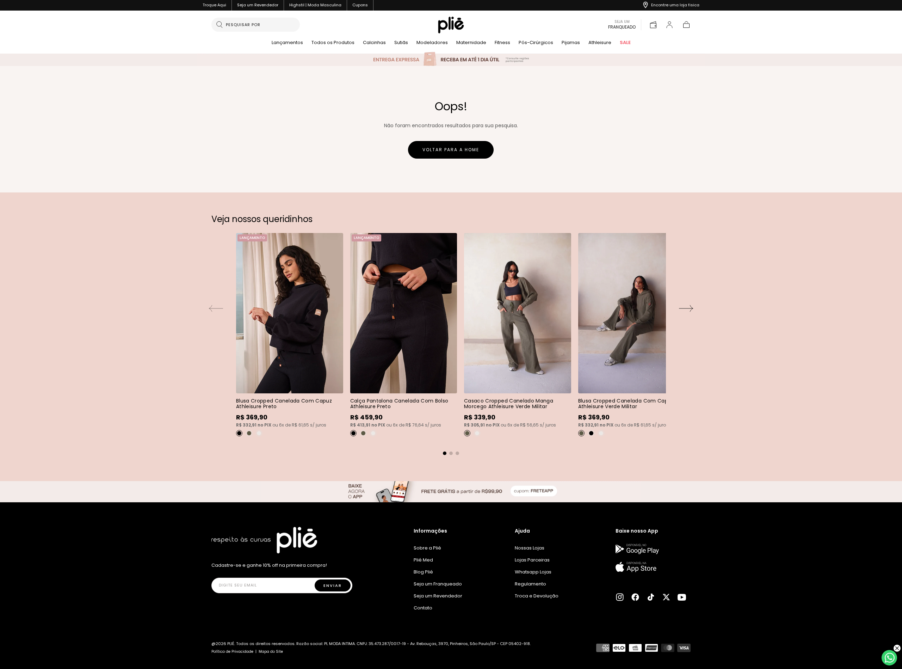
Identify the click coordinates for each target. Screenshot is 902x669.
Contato (423, 607)
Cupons (360, 5)
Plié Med (423, 560)
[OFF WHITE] (259, 433)
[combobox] (260, 24)
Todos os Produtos (332, 43)
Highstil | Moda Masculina (315, 5)
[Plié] (264, 540)
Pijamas (571, 43)
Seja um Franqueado (438, 584)
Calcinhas (374, 43)
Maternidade (471, 43)
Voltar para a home (450, 150)
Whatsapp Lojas (533, 572)
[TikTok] (651, 597)
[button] (686, 24)
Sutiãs (401, 43)
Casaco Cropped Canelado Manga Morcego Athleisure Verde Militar (508, 403)
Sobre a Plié (427, 548)
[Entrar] (669, 24)
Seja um (622, 24)
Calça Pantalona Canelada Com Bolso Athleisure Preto (399, 403)
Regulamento (530, 584)
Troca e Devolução (536, 596)
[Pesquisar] (219, 24)
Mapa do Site (271, 651)
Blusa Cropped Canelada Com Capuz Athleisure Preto (284, 403)
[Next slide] (686, 308)
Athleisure (599, 43)
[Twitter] (666, 597)
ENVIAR (332, 585)
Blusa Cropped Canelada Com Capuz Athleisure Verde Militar (626, 403)
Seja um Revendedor (257, 5)
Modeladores (432, 43)
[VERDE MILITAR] (249, 433)
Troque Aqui (214, 5)
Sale (625, 43)
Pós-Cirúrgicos (536, 43)
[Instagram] (620, 597)
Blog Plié (423, 572)
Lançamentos (287, 43)
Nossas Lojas (529, 548)
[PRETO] (239, 433)
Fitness (502, 43)
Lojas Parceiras (532, 560)
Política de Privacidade (232, 651)
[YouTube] (682, 597)
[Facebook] (635, 597)
